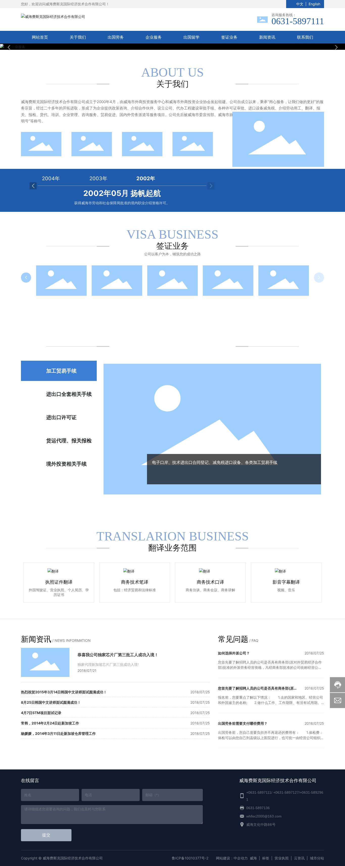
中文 (299, 4)
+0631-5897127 (286, 792)
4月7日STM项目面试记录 (41, 713)
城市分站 (317, 858)
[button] (164, 44)
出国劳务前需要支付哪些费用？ (242, 723)
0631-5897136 (258, 808)
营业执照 (282, 858)
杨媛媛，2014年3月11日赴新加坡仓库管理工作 (58, 733)
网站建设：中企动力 (232, 858)
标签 (265, 858)
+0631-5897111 (258, 792)
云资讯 (299, 858)
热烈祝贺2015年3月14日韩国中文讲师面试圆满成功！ (64, 692)
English (314, 4)
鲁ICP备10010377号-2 (190, 858)
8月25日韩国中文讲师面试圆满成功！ (51, 702)
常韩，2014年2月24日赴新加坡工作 (50, 723)
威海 (253, 858)
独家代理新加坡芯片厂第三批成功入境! (108, 665)
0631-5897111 (298, 21)
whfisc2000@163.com (264, 816)
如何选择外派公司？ (234, 653)
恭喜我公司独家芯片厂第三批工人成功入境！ (118, 654)
